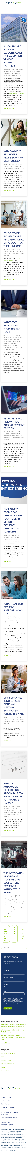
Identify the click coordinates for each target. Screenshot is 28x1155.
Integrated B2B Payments (12, 73)
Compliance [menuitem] (5, 1104)
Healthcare (16, 71)
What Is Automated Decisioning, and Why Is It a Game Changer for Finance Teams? (13, 793)
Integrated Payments (10, 253)
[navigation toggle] (3, 3)
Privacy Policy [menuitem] (6, 1097)
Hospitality (7, 625)
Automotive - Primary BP (11, 345)
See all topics (5, 1071)
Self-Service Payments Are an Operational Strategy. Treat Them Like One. (14, 240)
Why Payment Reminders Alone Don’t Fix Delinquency (13, 156)
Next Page (23, 933)
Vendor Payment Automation (13, 75)
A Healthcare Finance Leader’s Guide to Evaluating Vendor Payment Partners (13, 56)
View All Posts (5, 1043)
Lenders (12, 166)
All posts (14, 933)
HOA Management (9, 543)
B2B (11, 71)
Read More (7, 108)
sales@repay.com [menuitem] (7, 1125)
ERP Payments (14, 808)
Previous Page (5, 935)
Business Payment (9, 347)
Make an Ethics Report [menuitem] (9, 1107)
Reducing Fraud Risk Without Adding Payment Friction (14, 423)
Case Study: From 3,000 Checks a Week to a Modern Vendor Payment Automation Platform (13, 520)
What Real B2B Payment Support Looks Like (13, 608)
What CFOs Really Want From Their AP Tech (12, 327)
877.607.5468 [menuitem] (5, 1122)
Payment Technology (16, 251)
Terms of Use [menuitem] (5, 1100)
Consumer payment (17, 168)
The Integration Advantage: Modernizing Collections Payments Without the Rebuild (14, 883)
